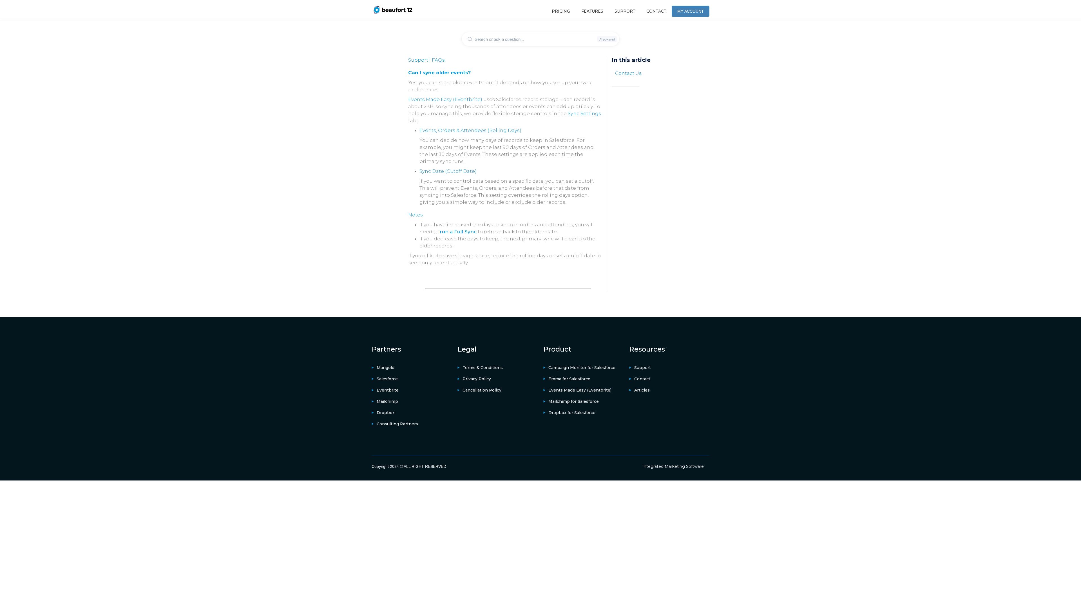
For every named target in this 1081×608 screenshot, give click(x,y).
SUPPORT (625, 11)
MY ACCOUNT (690, 11)
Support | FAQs (426, 60)
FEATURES (592, 11)
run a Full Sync (458, 231)
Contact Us (628, 73)
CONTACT (656, 11)
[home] (393, 9)
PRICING (561, 11)
